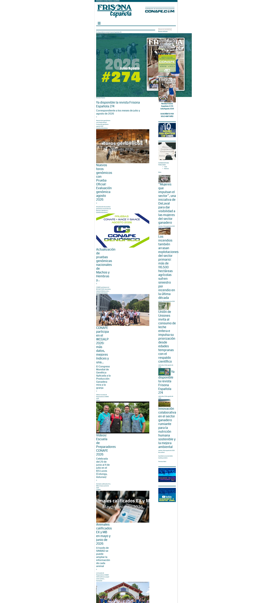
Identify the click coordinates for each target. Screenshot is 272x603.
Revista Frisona (100, 98)
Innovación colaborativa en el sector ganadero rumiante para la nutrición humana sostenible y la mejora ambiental (167, 427)
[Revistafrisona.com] (114, 10)
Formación (99, 581)
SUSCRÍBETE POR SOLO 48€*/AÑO (167, 115)
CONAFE (98, 490)
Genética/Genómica (102, 128)
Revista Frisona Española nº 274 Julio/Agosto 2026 (167, 106)
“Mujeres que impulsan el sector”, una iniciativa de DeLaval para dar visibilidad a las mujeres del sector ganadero (167, 203)
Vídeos (98, 400)
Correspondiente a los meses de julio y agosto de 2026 (118, 112)
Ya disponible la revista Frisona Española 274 (118, 104)
